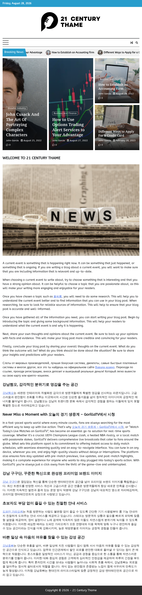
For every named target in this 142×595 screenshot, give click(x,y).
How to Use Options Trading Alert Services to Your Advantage (68, 127)
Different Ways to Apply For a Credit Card (97, 52)
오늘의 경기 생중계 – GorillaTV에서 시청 (98, 427)
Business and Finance (65, 113)
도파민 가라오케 (13, 511)
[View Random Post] (131, 42)
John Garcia (12, 140)
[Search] (136, 42)
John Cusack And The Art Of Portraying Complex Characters (22, 124)
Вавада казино (104, 367)
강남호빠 (8, 545)
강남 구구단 (10, 481)
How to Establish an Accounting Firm (42, 52)
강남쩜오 (8, 393)
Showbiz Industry (16, 108)
